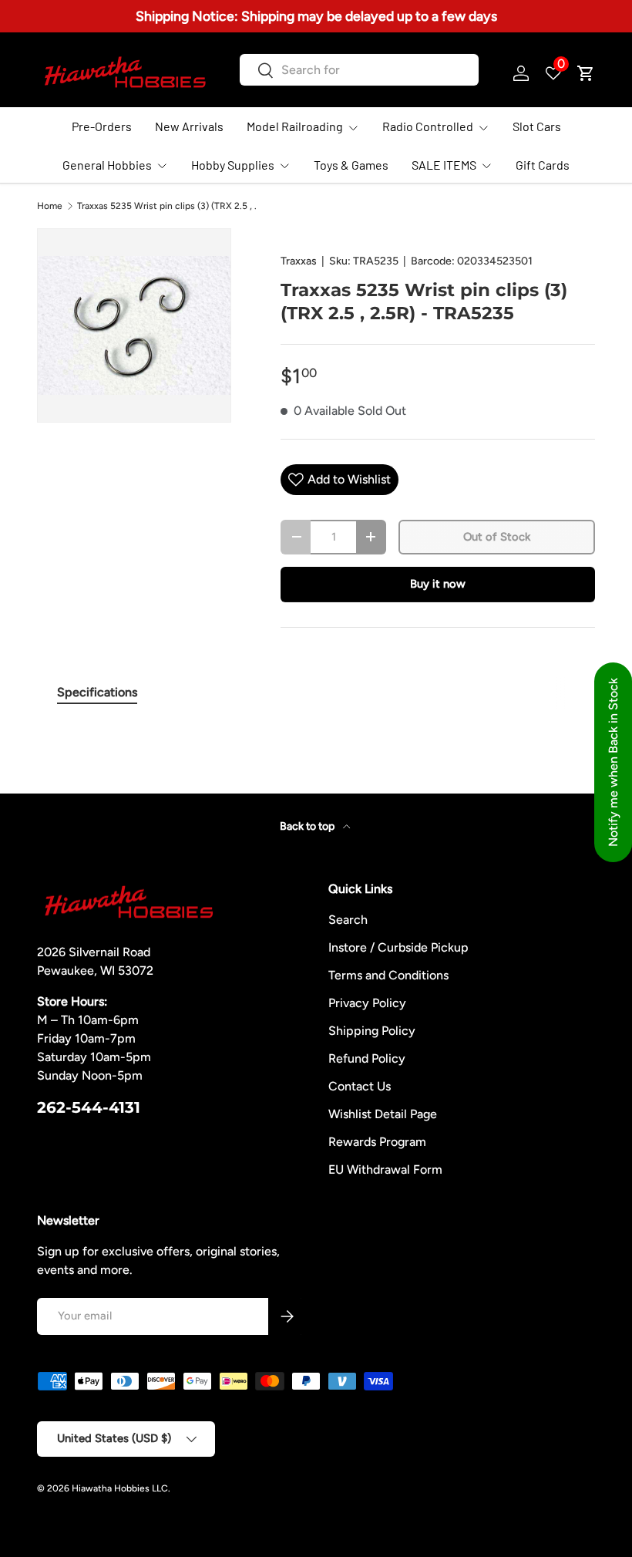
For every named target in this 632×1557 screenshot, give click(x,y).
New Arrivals (189, 126)
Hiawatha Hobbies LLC (120, 1488)
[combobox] (359, 70)
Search (348, 919)
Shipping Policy (371, 1030)
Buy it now (438, 584)
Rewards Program (377, 1141)
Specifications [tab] (97, 692)
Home (49, 206)
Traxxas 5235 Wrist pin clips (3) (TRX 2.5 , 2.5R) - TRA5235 (169, 206)
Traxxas (299, 261)
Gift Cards (543, 164)
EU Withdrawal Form (385, 1169)
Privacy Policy (367, 1003)
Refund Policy (366, 1058)
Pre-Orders (102, 126)
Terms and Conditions (388, 975)
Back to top (308, 826)
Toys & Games (351, 164)
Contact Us (359, 1086)
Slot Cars (537, 126)
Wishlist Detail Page (382, 1114)
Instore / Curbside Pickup (398, 947)
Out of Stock (496, 537)
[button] (586, 73)
